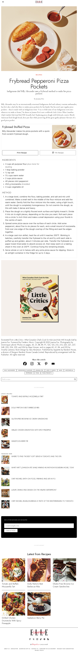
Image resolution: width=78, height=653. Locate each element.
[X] (39, 363)
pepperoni (29, 373)
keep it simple (51, 370)
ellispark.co (36, 644)
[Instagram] (32, 363)
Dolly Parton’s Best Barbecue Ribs (25, 407)
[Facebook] (25, 363)
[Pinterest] (46, 363)
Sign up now (10, 531)
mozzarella (69, 370)
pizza (37, 373)
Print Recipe (21, 153)
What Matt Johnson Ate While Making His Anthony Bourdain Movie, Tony (42, 467)
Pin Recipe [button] (59, 153)
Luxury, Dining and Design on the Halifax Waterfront (34, 490)
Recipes (39, 75)
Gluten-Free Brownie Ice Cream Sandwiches (29, 419)
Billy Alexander (9, 370)
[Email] (53, 363)
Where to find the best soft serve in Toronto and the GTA (36, 456)
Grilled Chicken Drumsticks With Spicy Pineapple (31, 430)
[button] (75, 379)
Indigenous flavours (25, 370)
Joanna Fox (40, 99)
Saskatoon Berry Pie (19, 441)
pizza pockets (47, 373)
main (60, 370)
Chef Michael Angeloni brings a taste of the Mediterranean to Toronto (42, 501)
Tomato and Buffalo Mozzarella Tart (27, 396)
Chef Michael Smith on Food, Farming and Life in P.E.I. (33, 479)
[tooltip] (29, 639)
